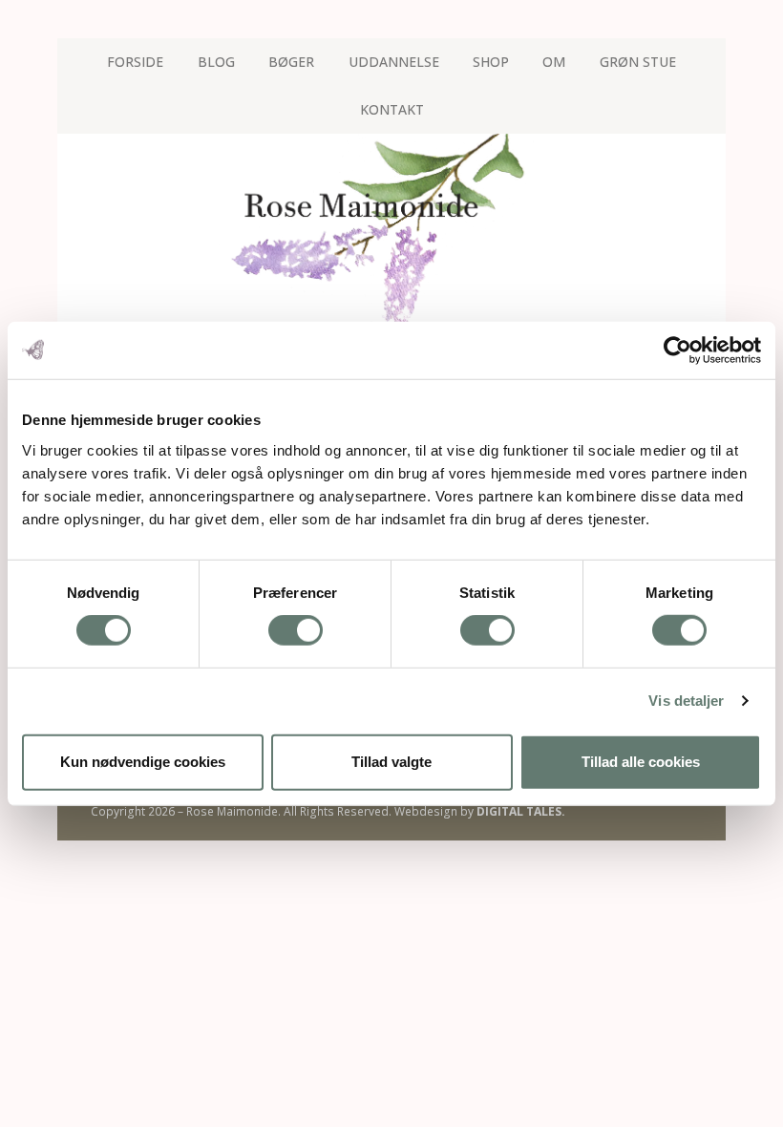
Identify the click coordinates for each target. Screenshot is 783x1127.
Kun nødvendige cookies (142, 762)
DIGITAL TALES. (520, 811)
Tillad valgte (391, 762)
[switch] (295, 630)
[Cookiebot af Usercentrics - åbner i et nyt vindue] (677, 350)
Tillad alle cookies (641, 762)
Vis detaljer (686, 700)
